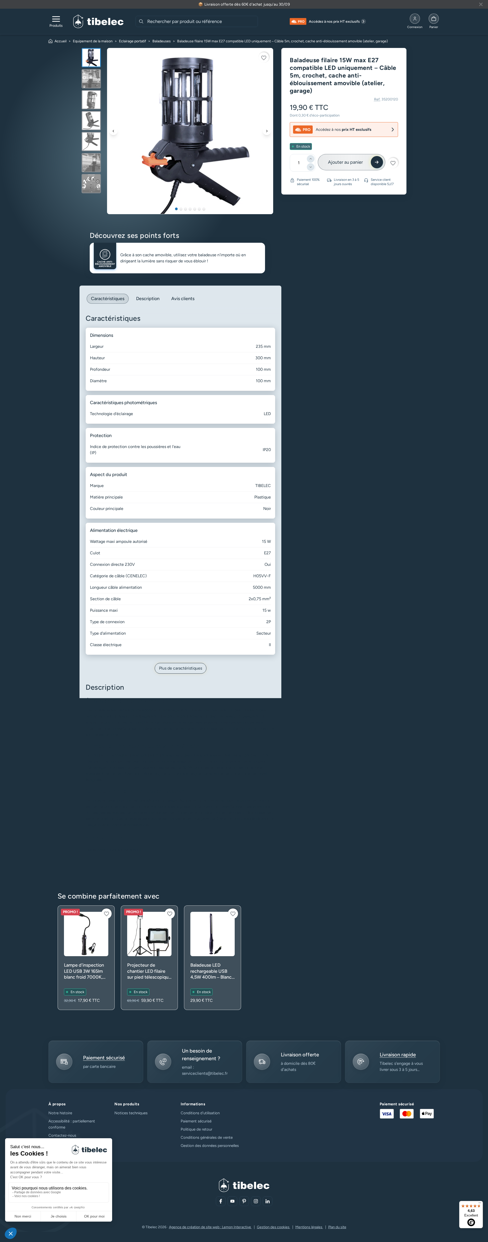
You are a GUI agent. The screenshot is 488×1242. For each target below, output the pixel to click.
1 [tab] (176, 209)
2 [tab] (181, 209)
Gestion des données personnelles (210, 1145)
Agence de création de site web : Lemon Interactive (210, 1227)
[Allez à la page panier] (434, 21)
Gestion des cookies (273, 1227)
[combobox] (202, 21)
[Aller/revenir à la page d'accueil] (98, 21)
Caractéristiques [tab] (107, 298)
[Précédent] (113, 131)
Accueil (61, 41)
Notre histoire (60, 1113)
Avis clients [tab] (182, 298)
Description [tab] (148, 298)
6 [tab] (199, 209)
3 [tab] (185, 209)
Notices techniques (131, 1113)
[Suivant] (267, 131)
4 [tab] (190, 209)
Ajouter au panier (345, 162)
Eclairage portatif (132, 41)
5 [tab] (194, 209)
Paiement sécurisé (196, 1121)
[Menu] (480, 1204)
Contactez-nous (62, 1135)
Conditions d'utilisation (200, 1113)
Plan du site (337, 1227)
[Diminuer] (310, 167)
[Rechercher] (141, 21)
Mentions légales (309, 1227)
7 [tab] (204, 209)
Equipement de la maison (93, 41)
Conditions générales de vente (207, 1137)
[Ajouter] (310, 159)
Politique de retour (196, 1129)
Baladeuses (161, 41)
